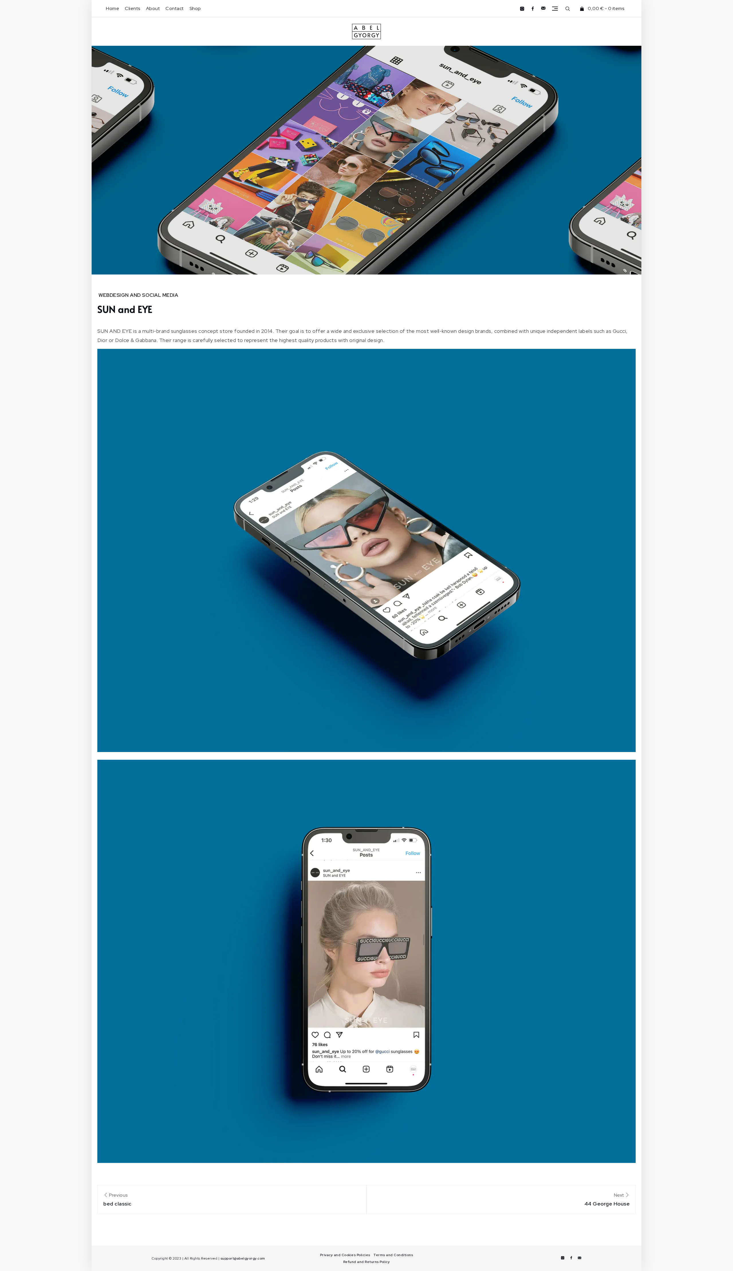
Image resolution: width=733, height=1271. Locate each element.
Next (607, 1199)
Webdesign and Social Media (138, 295)
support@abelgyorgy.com (242, 1258)
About (153, 8)
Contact (174, 8)
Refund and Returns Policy (366, 1262)
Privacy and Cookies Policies (345, 1255)
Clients (132, 8)
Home (112, 8)
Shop (195, 8)
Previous (117, 1199)
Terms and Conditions (393, 1255)
